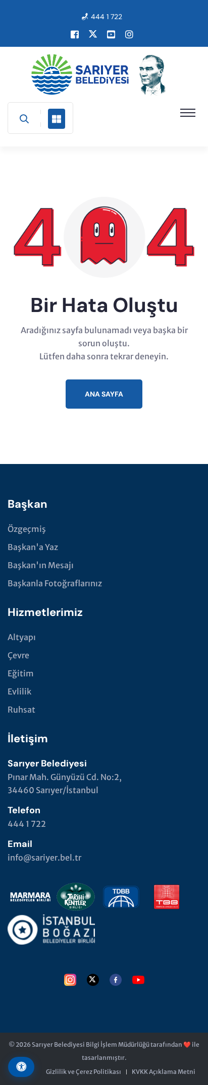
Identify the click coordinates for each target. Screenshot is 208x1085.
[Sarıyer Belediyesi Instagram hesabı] (129, 34)
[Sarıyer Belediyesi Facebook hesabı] (75, 34)
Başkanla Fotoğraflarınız (55, 583)
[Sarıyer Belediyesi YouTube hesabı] (111, 34)
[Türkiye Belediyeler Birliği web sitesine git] (166, 895)
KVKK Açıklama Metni (163, 1071)
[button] (187, 113)
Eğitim (21, 673)
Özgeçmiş (27, 529)
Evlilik (19, 691)
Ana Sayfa (104, 394)
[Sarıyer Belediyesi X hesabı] (93, 34)
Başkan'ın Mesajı (41, 565)
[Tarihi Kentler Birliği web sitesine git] (75, 895)
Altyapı (22, 637)
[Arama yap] (24, 119)
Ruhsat (21, 710)
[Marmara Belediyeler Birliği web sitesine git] (30, 895)
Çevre (18, 655)
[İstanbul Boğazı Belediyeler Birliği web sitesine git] (51, 927)
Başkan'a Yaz (33, 547)
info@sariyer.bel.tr (44, 857)
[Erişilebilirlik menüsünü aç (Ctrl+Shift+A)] (21, 1067)
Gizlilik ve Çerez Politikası (83, 1071)
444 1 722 (106, 16)
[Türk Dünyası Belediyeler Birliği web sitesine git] (121, 895)
